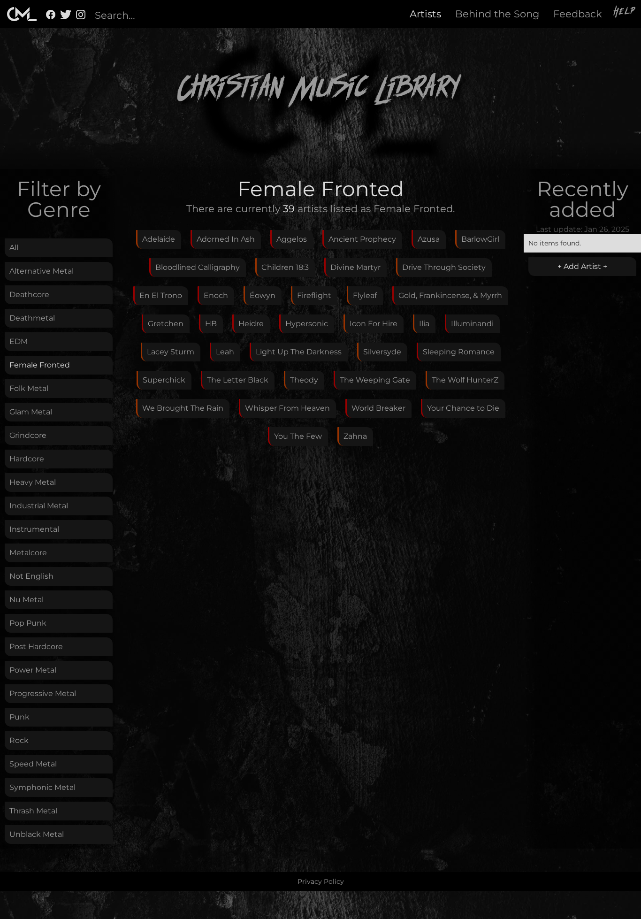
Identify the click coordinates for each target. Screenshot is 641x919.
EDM (18, 341)
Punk (19, 716)
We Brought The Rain (182, 408)
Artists (425, 14)
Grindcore (27, 435)
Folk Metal (28, 388)
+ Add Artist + (582, 266)
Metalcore (28, 552)
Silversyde (382, 351)
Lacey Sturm (170, 351)
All (13, 247)
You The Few (298, 436)
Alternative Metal (41, 271)
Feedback (577, 14)
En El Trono (160, 295)
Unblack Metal (36, 834)
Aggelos (291, 239)
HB (211, 323)
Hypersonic (306, 323)
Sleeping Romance (459, 351)
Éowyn (262, 295)
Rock (19, 740)
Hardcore (26, 458)
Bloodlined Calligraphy (197, 267)
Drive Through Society (444, 267)
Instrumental (34, 529)
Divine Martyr (355, 267)
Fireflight (314, 295)
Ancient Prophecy (362, 239)
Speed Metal (33, 763)
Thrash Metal (33, 810)
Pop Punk (27, 623)
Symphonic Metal (42, 787)
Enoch (216, 295)
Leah (225, 351)
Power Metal (32, 670)
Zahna (355, 436)
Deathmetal (32, 318)
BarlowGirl (480, 239)
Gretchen (165, 323)
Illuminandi (472, 323)
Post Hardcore (36, 646)
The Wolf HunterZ (465, 379)
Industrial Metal (38, 505)
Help (625, 12)
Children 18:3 (285, 267)
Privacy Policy (321, 881)
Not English (31, 576)
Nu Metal (26, 599)
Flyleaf (365, 295)
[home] (22, 14)
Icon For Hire (373, 323)
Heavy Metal (32, 482)
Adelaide (158, 239)
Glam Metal (30, 411)
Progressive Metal (42, 693)
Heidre (251, 323)
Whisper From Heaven (287, 408)
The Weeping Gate (375, 379)
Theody (304, 379)
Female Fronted (39, 364)
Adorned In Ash (226, 239)
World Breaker (378, 408)
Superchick (164, 379)
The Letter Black (237, 379)
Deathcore (29, 294)
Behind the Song (497, 14)
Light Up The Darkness (299, 351)
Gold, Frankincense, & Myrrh (450, 295)
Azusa (429, 239)
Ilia (424, 323)
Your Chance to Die (463, 408)
